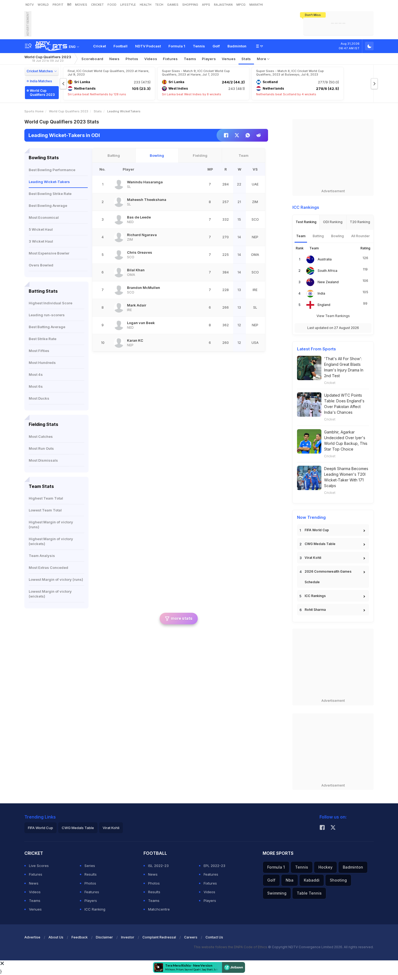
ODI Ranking (332, 222)
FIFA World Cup (317, 530)
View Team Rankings (333, 316)
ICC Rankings (315, 596)
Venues (229, 59)
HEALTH (145, 4)
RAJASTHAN (223, 4)
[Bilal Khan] (118, 272)
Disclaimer (104, 937)
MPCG (241, 4)
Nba (289, 880)
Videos (150, 59)
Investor (127, 937)
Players (90, 900)
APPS (206, 4)
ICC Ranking (94, 909)
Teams (34, 900)
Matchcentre (159, 909)
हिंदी (69, 4)
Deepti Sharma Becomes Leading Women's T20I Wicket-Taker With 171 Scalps (346, 477)
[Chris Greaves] (118, 254)
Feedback (79, 937)
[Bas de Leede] (118, 219)
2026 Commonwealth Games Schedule (328, 576)
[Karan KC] (118, 342)
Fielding (200, 155)
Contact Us (214, 937)
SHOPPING (190, 4)
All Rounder (360, 236)
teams (190, 59)
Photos (132, 59)
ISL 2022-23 (158, 865)
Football (120, 46)
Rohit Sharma (315, 610)
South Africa (327, 271)
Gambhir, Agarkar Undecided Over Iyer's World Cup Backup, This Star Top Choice (345, 440)
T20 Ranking (360, 222)
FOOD (111, 4)
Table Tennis (309, 893)
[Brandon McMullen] (118, 290)
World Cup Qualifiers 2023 (47, 58)
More (262, 59)
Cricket (99, 46)
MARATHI (256, 4)
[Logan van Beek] (118, 325)
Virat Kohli (313, 558)
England (324, 305)
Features (91, 892)
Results (90, 874)
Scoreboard (92, 59)
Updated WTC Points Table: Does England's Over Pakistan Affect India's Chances (344, 404)
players (209, 59)
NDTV (29, 4)
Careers (190, 937)
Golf (216, 46)
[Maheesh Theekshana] (118, 202)
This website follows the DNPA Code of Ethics (231, 947)
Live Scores (39, 865)
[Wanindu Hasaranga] (118, 184)
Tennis (199, 46)
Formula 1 (176, 46)
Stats (246, 59)
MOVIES (81, 4)
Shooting (338, 880)
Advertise (32, 937)
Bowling (157, 155)
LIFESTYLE (128, 4)
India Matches (41, 81)
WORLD (43, 4)
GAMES (172, 4)
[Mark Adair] (118, 307)
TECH (159, 4)
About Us (55, 937)
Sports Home (34, 111)
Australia (325, 259)
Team (244, 155)
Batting (113, 155)
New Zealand (328, 282)
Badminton (236, 46)
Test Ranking (306, 222)
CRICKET (97, 4)
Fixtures (170, 59)
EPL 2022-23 (214, 865)
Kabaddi (311, 880)
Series (89, 865)
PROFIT (58, 4)
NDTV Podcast (148, 46)
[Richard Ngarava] (118, 237)
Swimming (276, 893)
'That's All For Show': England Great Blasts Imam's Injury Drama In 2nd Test (343, 367)
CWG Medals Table (320, 544)
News (114, 59)
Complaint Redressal (159, 937)
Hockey (325, 867)
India (321, 293)
